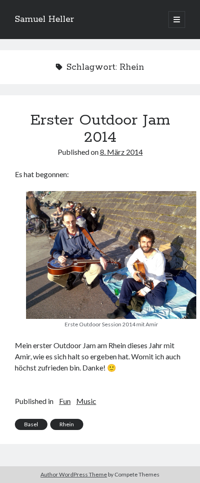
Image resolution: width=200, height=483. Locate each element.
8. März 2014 (121, 151)
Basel (31, 424)
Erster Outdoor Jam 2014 (100, 129)
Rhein (67, 424)
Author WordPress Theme (73, 474)
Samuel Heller (44, 19)
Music (86, 401)
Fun (65, 401)
